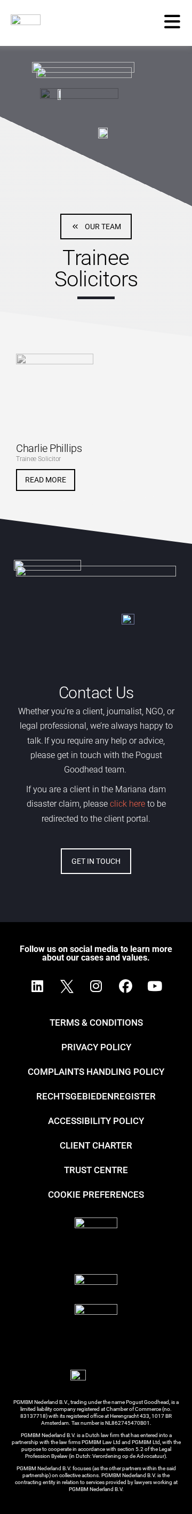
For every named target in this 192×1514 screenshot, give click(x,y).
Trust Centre (96, 1170)
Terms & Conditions (96, 1022)
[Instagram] (96, 986)
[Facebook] (125, 986)
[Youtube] (154, 986)
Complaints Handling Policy (96, 1071)
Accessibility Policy (96, 1120)
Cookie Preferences (96, 1194)
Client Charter (96, 1145)
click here (126, 804)
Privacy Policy (96, 1047)
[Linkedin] (37, 986)
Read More (45, 479)
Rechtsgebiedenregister (96, 1096)
